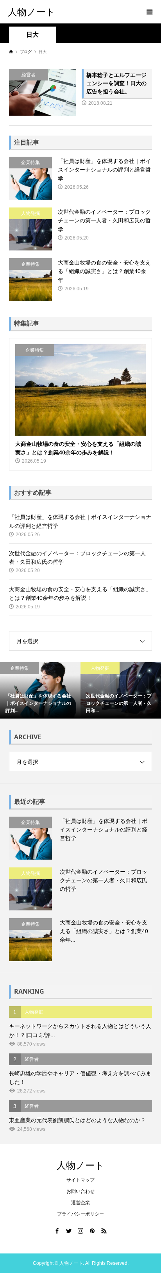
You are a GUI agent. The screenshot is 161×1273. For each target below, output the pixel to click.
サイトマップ (80, 1180)
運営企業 (80, 1202)
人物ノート (31, 11)
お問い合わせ (80, 1191)
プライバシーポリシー (80, 1214)
